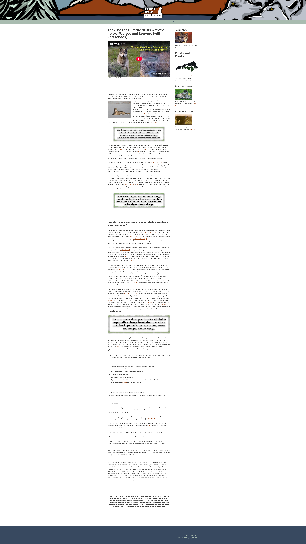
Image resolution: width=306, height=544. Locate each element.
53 (136, 382)
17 (139, 151)
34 (136, 239)
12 (148, 149)
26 (137, 184)
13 (119, 151)
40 (125, 250)
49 (119, 346)
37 (142, 239)
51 (124, 382)
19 (153, 162)
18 (151, 162)
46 (130, 269)
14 (121, 151)
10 (123, 149)
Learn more (193, 129)
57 (142, 432)
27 (149, 232)
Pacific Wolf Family (187, 76)
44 (129, 256)
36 (140, 239)
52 (126, 382)
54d (155, 419)
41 (127, 250)
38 (144, 239)
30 (155, 232)
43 (127, 256)
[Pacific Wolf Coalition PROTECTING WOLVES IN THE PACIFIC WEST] (153, 12)
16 (124, 151)
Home (123, 22)
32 (138, 236)
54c (152, 419)
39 (162, 162)
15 (123, 151)
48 (111, 300)
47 (108, 300)
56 (149, 425)
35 (138, 239)
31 (157, 232)
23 (131, 184)
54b (149, 419)
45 (137, 261)
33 (133, 239)
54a (147, 419)
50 (122, 382)
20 (155, 162)
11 (147, 149)
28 (151, 232)
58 (118, 471)
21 (157, 162)
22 (159, 162)
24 (133, 184)
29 (153, 232)
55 (147, 425)
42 (129, 250)
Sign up (181, 47)
